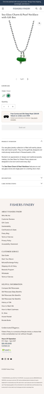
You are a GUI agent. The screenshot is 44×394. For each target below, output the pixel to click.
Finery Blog (5, 233)
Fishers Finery (10, 369)
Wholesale (5, 273)
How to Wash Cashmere (10, 309)
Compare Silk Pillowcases (10, 288)
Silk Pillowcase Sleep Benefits (12, 292)
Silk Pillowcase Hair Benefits (11, 299)
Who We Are (6, 215)
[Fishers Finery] (21, 8)
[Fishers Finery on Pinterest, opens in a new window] (8, 359)
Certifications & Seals (9, 230)
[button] (7, 351)
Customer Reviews (8, 219)
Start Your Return (8, 259)
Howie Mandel (6, 317)
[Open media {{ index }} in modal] (22, 47)
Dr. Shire (4, 313)
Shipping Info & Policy (9, 266)
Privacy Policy (6, 240)
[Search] (36, 8)
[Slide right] (27, 79)
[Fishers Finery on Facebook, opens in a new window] (2, 359)
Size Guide (5, 255)
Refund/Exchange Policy (10, 262)
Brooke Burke (6, 320)
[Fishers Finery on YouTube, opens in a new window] (11, 359)
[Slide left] (16, 79)
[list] (22, 47)
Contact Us (6, 346)
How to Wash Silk (8, 306)
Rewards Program (8, 270)
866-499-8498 (7, 343)
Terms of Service (7, 237)
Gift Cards (5, 223)
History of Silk (6, 302)
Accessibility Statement (10, 244)
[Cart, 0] (41, 8)
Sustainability (6, 226)
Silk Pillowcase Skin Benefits (11, 295)
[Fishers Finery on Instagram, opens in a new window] (5, 359)
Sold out (22, 127)
